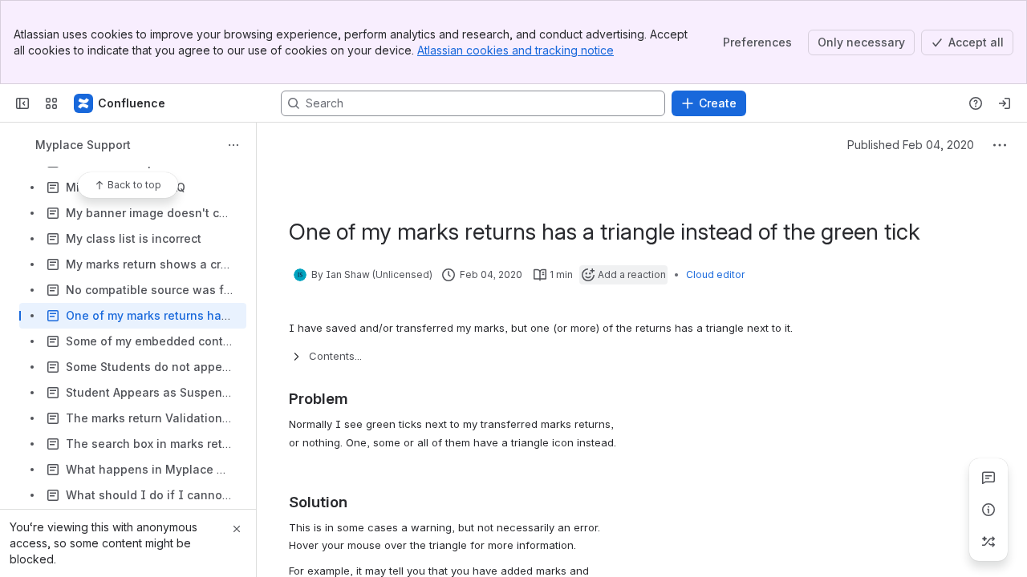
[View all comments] (988, 477)
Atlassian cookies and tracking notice (515, 50)
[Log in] (1004, 103)
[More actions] (233, 145)
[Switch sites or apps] (51, 103)
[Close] (236, 529)
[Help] (975, 103)
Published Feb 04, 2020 (910, 144)
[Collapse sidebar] (22, 103)
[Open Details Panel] (988, 510)
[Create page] (988, 542)
